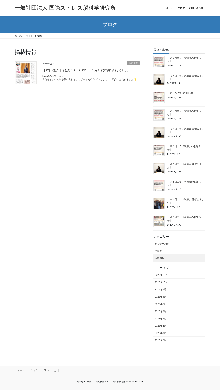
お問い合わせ (49, 370)
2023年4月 (160, 325)
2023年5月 (160, 318)
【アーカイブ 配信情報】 (180, 93)
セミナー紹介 (162, 243)
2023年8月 (160, 296)
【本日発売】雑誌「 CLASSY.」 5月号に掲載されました (85, 70)
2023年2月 (160, 340)
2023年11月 (161, 275)
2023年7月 (160, 304)
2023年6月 (160, 311)
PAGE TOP (211, 375)
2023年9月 (160, 289)
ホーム (20, 370)
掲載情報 (133, 63)
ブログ (158, 250)
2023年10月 (161, 282)
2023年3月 (160, 333)
